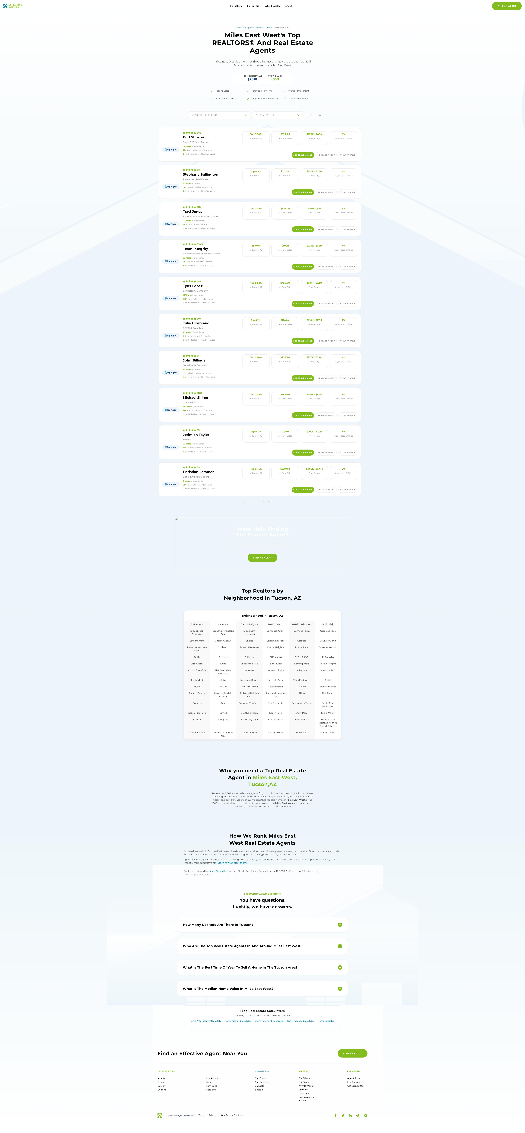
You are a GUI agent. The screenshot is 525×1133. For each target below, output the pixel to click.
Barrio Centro (275, 624)
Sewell (223, 713)
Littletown (223, 680)
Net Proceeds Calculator (300, 1021)
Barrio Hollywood (301, 624)
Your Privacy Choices (231, 1115)
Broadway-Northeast (249, 632)
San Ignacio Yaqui (302, 703)
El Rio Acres (197, 663)
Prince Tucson (328, 686)
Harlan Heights (328, 663)
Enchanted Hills (249, 663)
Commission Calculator (238, 1021)
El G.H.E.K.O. (302, 657)
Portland (211, 1089)
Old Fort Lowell (249, 686)
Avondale (223, 624)
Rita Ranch (328, 693)
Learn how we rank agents (232, 862)
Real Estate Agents (245, 27)
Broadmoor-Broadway (197, 632)
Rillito (302, 693)
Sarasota (259, 1086)
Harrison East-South (197, 670)
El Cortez (249, 657)
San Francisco (262, 1082)
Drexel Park (301, 647)
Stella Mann (327, 713)
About (288, 6)
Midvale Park (275, 680)
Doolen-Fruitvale (249, 647)
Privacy (213, 1115)
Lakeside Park (328, 670)
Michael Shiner (195, 397)
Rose (223, 703)
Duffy (197, 657)
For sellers (304, 1078)
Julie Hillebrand (196, 323)
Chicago (162, 1089)
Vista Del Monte (275, 732)
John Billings (194, 360)
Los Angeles (212, 1078)
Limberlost (197, 680)
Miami (209, 1082)
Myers (197, 686)
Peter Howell (275, 686)
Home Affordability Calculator (205, 1021)
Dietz (223, 647)
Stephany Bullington (200, 174)
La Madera (302, 670)
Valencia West (249, 732)
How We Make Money (306, 1098)
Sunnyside (223, 719)
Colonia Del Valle (275, 640)
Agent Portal (354, 1078)
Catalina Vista (197, 640)
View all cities (262, 1071)
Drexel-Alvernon (328, 647)
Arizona (259, 27)
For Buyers (253, 6)
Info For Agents (355, 1082)
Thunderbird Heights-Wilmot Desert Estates (328, 722)
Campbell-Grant (276, 631)
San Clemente (275, 703)
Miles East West (301, 680)
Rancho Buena (197, 693)
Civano (249, 640)
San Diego (260, 1078)
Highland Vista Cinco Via (223, 672)
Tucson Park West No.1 (223, 734)
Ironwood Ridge (276, 670)
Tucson (268, 27)
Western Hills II (328, 732)
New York (211, 1086)
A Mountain (197, 624)
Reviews (303, 1089)
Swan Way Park (249, 719)
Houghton (249, 670)
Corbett (301, 640)
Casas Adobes (328, 631)
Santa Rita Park (197, 713)
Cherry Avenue (223, 640)
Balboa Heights (249, 624)
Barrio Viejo (327, 624)
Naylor (223, 686)
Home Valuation (327, 1021)
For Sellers (236, 6)
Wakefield (301, 732)
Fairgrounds (275, 663)
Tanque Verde (275, 719)
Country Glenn (328, 640)
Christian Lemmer (198, 472)
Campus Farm (302, 631)
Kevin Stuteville (217, 871)
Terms (202, 1115)
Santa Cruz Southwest (328, 705)
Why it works (305, 1086)
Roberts (197, 703)
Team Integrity (195, 249)
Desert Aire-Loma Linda (197, 649)
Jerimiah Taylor (196, 435)
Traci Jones (192, 212)
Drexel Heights (275, 647)
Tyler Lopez (193, 286)
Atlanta (161, 1078)
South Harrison (249, 713)
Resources (304, 1093)
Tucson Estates (197, 732)
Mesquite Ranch (249, 680)
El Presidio (328, 657)
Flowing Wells (301, 663)
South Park (275, 713)
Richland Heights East (249, 695)
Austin (161, 1082)
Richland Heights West (275, 695)
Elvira (223, 663)
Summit (197, 719)
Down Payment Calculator (269, 1021)
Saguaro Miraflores (249, 703)
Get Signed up (355, 1086)
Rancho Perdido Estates (223, 695)
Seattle (259, 1089)
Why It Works (272, 6)
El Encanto (276, 657)
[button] (245, 501)
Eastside (223, 657)
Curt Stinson (193, 137)
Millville (328, 680)
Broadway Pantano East (223, 632)
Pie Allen (302, 686)
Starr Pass (301, 713)
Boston (161, 1086)
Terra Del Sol (302, 719)
